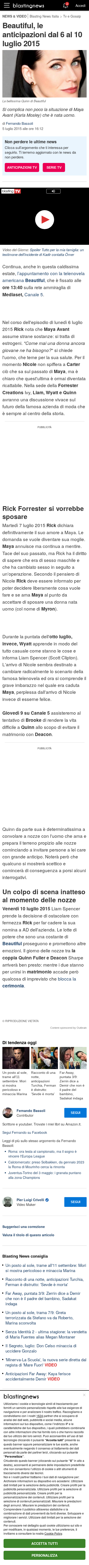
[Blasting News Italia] (28, 6)
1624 (39, 1416)
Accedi (80, 5)
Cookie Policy (53, 1533)
